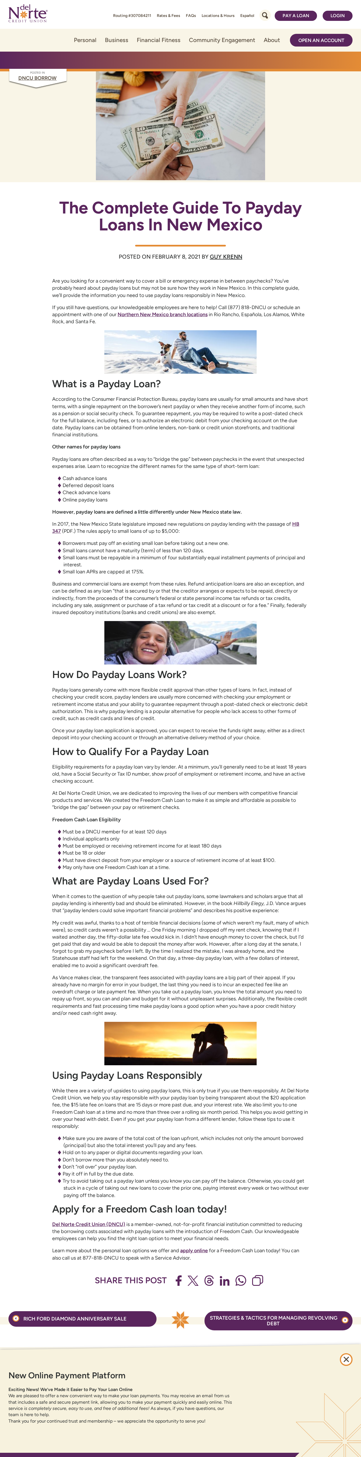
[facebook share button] (178, 1280)
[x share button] (193, 1281)
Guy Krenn (226, 256)
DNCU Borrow (37, 78)
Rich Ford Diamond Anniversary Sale (74, 1319)
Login (338, 15)
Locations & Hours (218, 15)
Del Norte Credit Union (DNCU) (88, 1224)
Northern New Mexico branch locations (163, 314)
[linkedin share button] (224, 1281)
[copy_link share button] (258, 1280)
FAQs (191, 15)
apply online (194, 1250)
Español (247, 15)
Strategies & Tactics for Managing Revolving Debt (274, 1321)
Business (116, 39)
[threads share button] (209, 1280)
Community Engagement (222, 39)
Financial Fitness (158, 39)
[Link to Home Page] (28, 14)
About (272, 39)
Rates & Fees (168, 15)
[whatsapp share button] (241, 1280)
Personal (85, 39)
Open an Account (321, 40)
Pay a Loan (296, 15)
